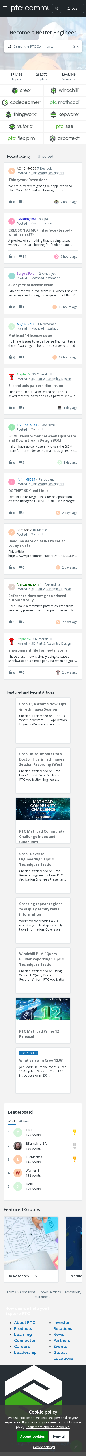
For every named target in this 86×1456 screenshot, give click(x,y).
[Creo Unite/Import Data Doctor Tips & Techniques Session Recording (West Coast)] (43, 770)
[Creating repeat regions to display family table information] (43, 920)
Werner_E (32, 1170)
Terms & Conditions (21, 1292)
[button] (43, 1447)
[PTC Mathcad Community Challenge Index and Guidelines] (43, 820)
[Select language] (56, 8)
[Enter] (8, 46)
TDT (29, 1130)
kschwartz (24, 529)
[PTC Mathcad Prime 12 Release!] (43, 1020)
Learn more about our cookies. (48, 1427)
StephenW (24, 374)
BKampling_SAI (36, 1143)
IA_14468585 (26, 479)
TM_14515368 (27, 424)
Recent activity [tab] (19, 156)
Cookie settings (50, 1292)
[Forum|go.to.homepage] (27, 8)
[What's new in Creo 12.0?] (43, 1070)
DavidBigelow (26, 218)
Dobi (29, 1184)
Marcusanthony (28, 584)
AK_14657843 (26, 324)
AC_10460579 (26, 168)
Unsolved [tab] (45, 156)
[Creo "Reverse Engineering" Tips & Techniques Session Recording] (43, 870)
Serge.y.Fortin (26, 273)
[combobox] (43, 46)
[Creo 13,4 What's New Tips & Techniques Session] (43, 720)
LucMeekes (34, 1157)
